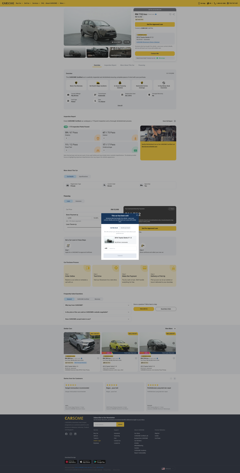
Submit (120, 256)
